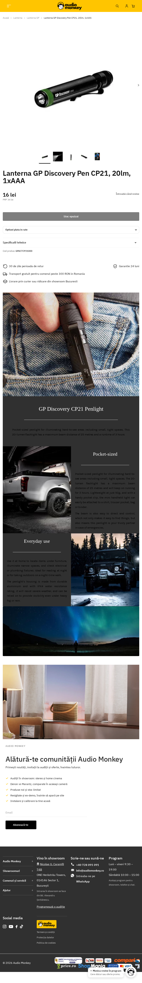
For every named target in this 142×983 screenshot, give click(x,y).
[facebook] (16, 926)
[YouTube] (11, 926)
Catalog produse (9, 5)
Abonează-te (21, 824)
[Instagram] (4, 926)
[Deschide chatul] (130, 971)
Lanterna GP (33, 17)
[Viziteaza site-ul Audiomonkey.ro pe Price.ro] (66, 966)
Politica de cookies (46, 942)
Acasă (6, 17)
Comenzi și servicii (14, 880)
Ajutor (7, 890)
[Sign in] (126, 6)
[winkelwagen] (133, 6)
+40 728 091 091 (87, 865)
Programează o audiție (51, 906)
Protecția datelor (45, 937)
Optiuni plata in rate (16, 229)
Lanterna (17, 17)
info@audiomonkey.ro (90, 870)
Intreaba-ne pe (85, 878)
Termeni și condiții (46, 932)
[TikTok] (21, 926)
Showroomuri (11, 871)
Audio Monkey (12, 861)
